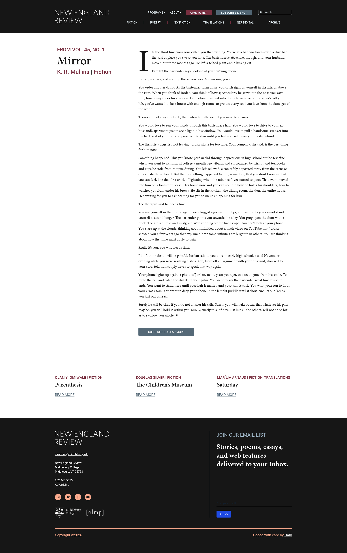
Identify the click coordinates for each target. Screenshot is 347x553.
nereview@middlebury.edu (71, 454)
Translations (277, 377)
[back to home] (82, 17)
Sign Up (224, 514)
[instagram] (58, 497)
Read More (64, 394)
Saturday (227, 385)
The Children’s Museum (164, 385)
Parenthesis (68, 385)
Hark (288, 535)
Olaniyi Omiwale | (72, 377)
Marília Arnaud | (233, 377)
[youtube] (88, 497)
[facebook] (78, 497)
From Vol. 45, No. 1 (81, 49)
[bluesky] (68, 497)
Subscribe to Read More (166, 332)
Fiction (103, 71)
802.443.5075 (64, 480)
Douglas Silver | (151, 377)
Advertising (62, 484)
